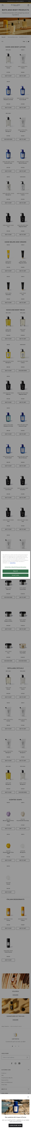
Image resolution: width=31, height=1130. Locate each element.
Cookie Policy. (13, 563)
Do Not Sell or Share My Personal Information (15, 567)
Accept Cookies (15, 575)
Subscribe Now (15, 1125)
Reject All (15, 571)
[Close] (28, 1097)
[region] (15, 565)
